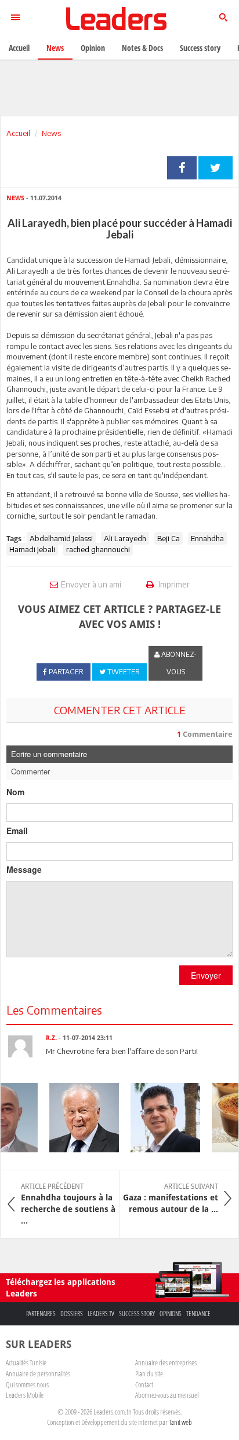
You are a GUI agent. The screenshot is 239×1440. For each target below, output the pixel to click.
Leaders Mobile (25, 1395)
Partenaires (41, 1313)
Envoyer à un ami (91, 584)
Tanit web (180, 1422)
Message (24, 869)
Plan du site (149, 1373)
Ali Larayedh (125, 538)
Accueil (18, 133)
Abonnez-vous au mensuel (166, 1395)
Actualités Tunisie (26, 1362)
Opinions (171, 1313)
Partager (182, 167)
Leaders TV (101, 1313)
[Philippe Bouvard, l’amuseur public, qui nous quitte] (80, 1117)
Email (17, 830)
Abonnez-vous (178, 663)
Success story (137, 1313)
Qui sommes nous (27, 1384)
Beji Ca (168, 538)
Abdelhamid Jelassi (61, 538)
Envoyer (206, 975)
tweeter (215, 167)
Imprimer (173, 584)
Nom (15, 792)
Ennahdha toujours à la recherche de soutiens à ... (68, 1203)
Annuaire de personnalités (38, 1373)
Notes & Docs (142, 47)
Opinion (93, 47)
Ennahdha (207, 538)
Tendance (198, 1313)
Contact (144, 1384)
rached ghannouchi (98, 549)
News (51, 133)
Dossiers (71, 1313)
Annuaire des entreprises (166, 1362)
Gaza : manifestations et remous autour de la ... (170, 1198)
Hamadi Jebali (32, 549)
